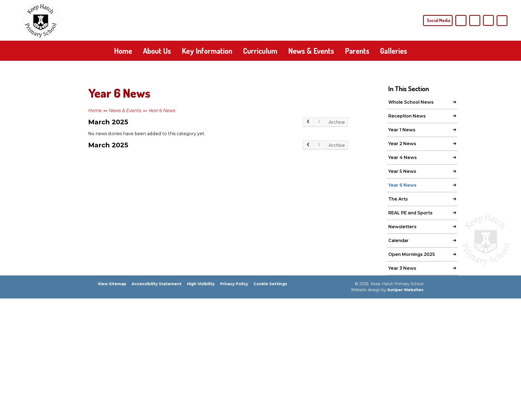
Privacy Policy (234, 283)
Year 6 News (161, 110)
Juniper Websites (405, 289)
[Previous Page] (308, 122)
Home (95, 110)
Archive (337, 122)
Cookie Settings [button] (270, 283)
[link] (319, 122)
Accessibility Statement (157, 283)
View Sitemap (112, 283)
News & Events (125, 110)
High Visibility (201, 283)
